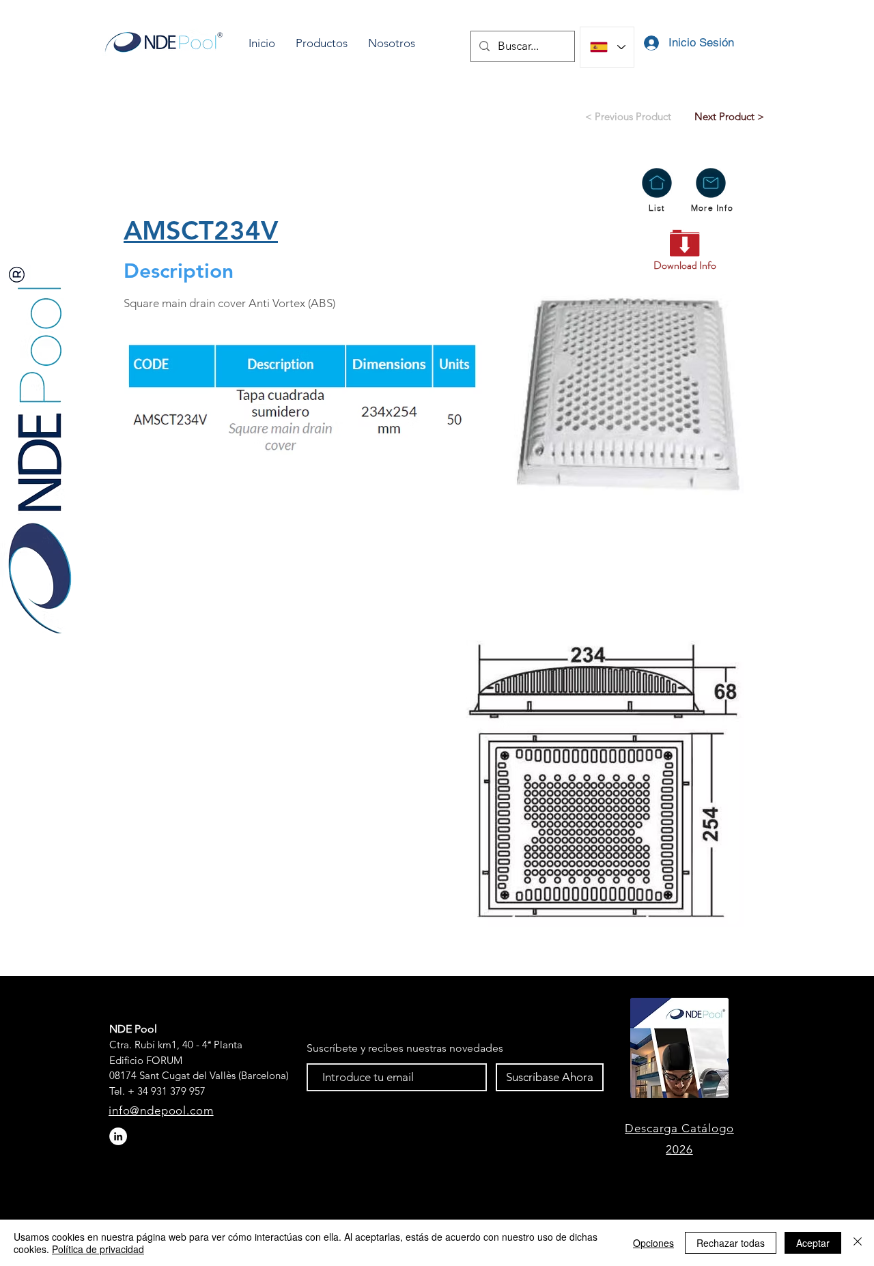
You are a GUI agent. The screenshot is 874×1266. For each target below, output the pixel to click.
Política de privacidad (98, 1249)
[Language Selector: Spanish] (607, 47)
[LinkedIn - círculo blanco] (118, 1136)
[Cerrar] (857, 1243)
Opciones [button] (653, 1243)
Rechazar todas (730, 1243)
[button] (321, 43)
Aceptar (813, 1243)
